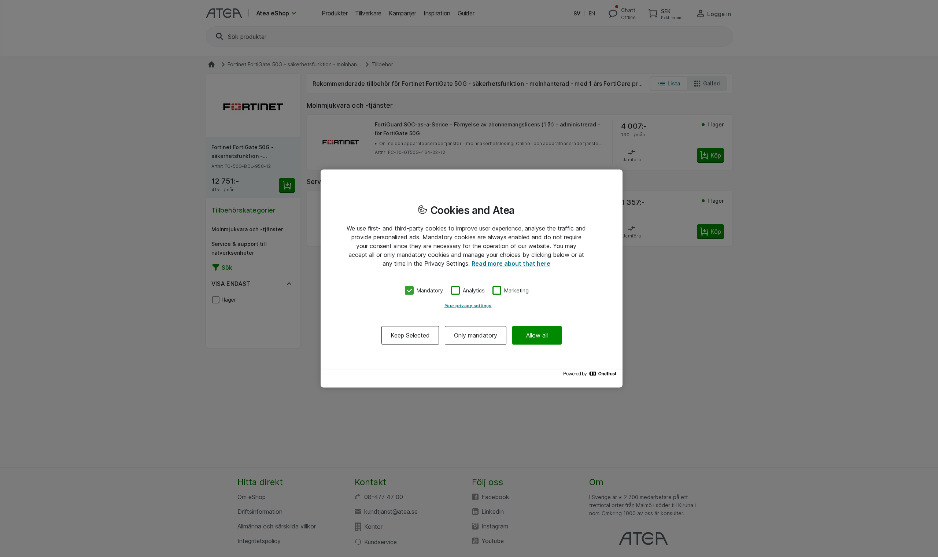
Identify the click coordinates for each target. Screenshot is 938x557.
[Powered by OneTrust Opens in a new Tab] (591, 375)
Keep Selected (410, 335)
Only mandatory (475, 335)
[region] (472, 279)
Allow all (537, 335)
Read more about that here (511, 263)
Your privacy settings (468, 305)
